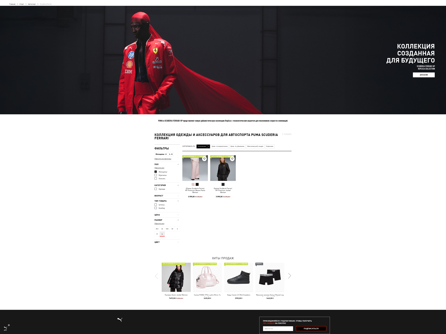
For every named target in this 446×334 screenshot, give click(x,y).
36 (162, 229)
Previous (156, 276)
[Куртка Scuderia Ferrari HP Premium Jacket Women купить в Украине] (223, 168)
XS (172, 229)
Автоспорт (32, 4)
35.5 (157, 229)
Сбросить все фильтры (162, 159)
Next (289, 276)
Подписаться (311, 329)
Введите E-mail (269, 328)
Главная (12, 4)
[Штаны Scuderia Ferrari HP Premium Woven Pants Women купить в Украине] (195, 168)
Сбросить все (159, 168)
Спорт (22, 4)
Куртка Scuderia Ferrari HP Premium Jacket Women (223, 190)
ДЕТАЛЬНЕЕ (424, 75)
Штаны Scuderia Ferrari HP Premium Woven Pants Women (195, 190)
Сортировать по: (188, 146)
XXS (167, 229)
